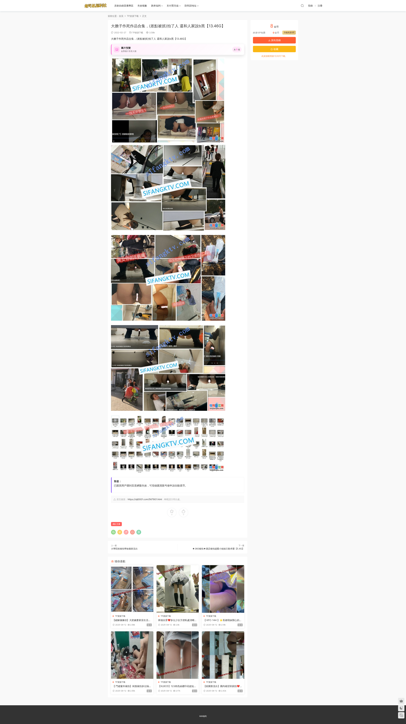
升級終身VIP (289, 32)
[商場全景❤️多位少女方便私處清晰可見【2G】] (178, 589)
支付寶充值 (173, 5)
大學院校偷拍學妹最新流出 (124, 548)
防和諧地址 (190, 5)
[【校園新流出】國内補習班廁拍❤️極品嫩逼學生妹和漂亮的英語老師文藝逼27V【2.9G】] (223, 655)
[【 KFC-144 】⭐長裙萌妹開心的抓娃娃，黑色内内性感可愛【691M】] (223, 589)
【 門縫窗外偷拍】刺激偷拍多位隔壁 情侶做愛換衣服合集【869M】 (132, 686)
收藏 (275, 49)
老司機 (96, 5)
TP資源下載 (137, 32)
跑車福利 (156, 5)
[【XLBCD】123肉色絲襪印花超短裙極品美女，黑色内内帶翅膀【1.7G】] (178, 655)
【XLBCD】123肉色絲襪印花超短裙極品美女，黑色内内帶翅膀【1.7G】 (177, 686)
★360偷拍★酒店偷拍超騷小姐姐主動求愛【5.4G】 (218, 548)
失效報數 (142, 5)
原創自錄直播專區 (123, 5)
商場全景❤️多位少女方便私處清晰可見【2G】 (177, 620)
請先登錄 (276, 40)
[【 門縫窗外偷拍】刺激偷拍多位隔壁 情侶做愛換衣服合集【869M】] (132, 655)
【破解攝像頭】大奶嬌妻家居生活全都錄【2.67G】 (132, 620)
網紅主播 (116, 524)
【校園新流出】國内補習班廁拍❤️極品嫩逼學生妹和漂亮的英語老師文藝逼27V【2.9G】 (222, 686)
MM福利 (203, 716)
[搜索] (302, 5)
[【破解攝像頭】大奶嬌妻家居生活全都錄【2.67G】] (132, 589)
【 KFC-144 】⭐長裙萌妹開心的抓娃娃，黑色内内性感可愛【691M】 (222, 620)
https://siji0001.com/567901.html (145, 499)
